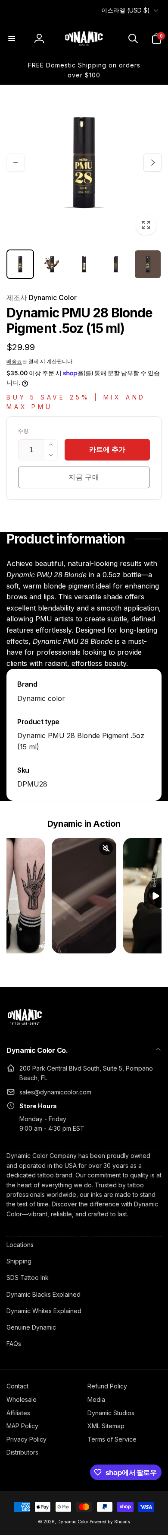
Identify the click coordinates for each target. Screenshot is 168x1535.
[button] (11, 38)
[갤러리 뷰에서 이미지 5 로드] (148, 264)
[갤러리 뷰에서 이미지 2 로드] (52, 264)
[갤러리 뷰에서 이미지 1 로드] (20, 264)
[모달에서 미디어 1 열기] (84, 162)
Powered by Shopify (110, 1521)
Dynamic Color (41, 297)
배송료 (14, 361)
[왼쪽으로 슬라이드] (15, 163)
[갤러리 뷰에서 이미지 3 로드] (84, 264)
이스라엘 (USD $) (125, 10)
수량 (23, 431)
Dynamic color (41, 698)
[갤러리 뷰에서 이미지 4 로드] (116, 264)
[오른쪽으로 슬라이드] (152, 163)
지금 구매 (84, 477)
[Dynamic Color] (24, 1027)
